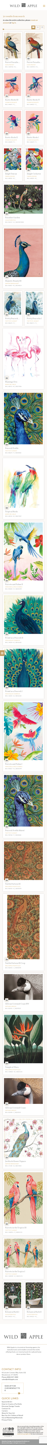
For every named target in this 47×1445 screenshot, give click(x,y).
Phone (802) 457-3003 (10, 1377)
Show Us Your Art (8, 1413)
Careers (5, 1411)
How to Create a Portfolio (12, 1404)
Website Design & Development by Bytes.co (15, 1441)
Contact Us (6, 1408)
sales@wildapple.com (10, 1379)
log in (14, 23)
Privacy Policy (7, 1420)
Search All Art (7, 1402)
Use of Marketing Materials (12, 1418)
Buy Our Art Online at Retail (12, 1415)
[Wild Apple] (24, 5)
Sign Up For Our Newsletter (12, 1388)
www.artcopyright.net (24, 1434)
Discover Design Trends (11, 1406)
